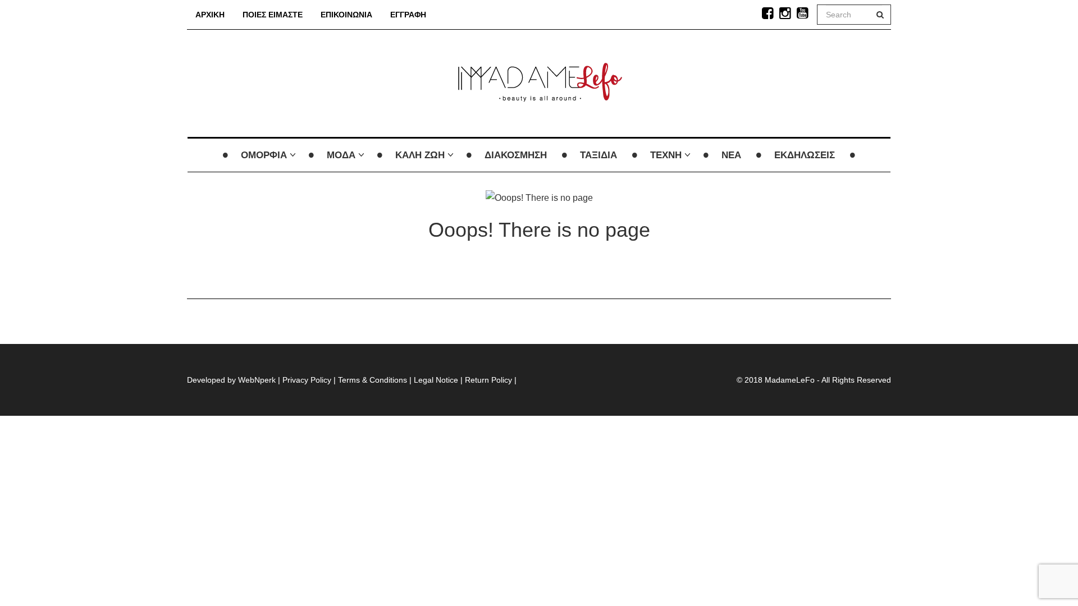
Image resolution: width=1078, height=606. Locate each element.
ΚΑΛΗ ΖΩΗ (420, 155)
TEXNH (666, 155)
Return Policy (488, 379)
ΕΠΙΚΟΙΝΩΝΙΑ (346, 14)
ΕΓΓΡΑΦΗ (408, 14)
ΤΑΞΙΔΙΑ (598, 155)
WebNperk (257, 379)
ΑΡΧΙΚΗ (210, 14)
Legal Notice (436, 379)
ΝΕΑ (731, 155)
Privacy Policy (306, 379)
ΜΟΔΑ (341, 155)
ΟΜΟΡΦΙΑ (264, 155)
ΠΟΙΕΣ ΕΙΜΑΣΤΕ (273, 14)
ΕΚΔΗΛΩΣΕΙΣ (804, 155)
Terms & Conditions (372, 379)
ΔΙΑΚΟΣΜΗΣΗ (516, 155)
